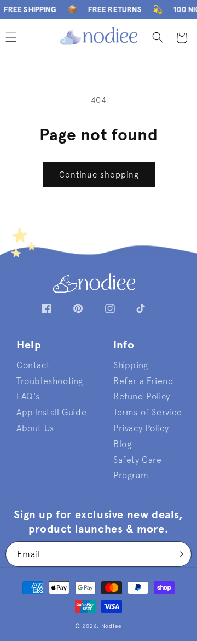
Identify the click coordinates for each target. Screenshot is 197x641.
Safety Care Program (137, 467)
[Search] (158, 37)
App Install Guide (51, 412)
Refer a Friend (143, 381)
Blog (122, 444)
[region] (98, 9)
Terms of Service (147, 412)
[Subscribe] (179, 554)
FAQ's (28, 396)
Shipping (130, 365)
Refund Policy (141, 396)
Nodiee (111, 626)
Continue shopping (98, 174)
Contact (33, 365)
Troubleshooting (49, 381)
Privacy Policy (141, 428)
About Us (35, 428)
